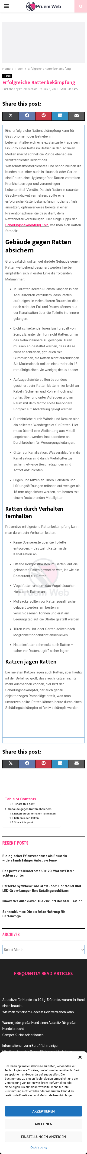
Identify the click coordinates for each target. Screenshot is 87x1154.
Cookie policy (38, 1147)
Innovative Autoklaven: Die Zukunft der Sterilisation (42, 901)
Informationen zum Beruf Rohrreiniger (30, 1045)
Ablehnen (43, 1124)
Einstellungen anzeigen (43, 1137)
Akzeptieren (43, 1111)
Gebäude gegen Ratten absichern (30, 809)
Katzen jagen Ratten (26, 818)
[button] (80, 1057)
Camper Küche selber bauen (23, 1035)
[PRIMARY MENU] (6, 6)
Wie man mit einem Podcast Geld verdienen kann (38, 1012)
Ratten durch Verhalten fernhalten (35, 813)
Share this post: (25, 804)
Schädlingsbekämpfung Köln (26, 225)
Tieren (7, 76)
